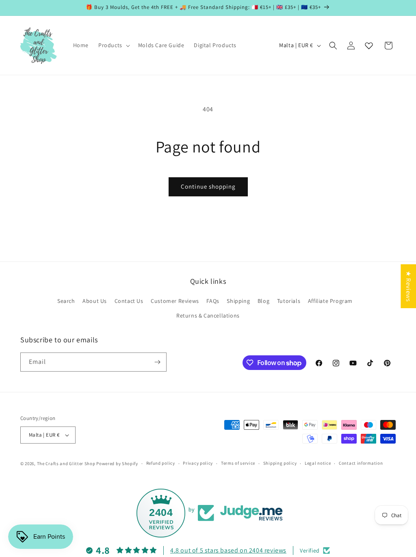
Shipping (238, 301)
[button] (113, 45)
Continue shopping (208, 186)
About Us (94, 301)
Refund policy (160, 463)
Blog (263, 301)
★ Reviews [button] (408, 286)
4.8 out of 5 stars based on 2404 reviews (228, 550)
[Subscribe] (157, 362)
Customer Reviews (175, 301)
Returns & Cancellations (208, 315)
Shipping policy (280, 463)
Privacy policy (198, 463)
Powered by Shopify (117, 463)
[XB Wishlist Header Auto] (369, 45)
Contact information (361, 463)
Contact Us (129, 301)
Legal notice (318, 463)
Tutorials (288, 301)
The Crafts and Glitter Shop (66, 463)
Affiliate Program (330, 301)
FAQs (212, 301)
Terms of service (238, 463)
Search (66, 301)
